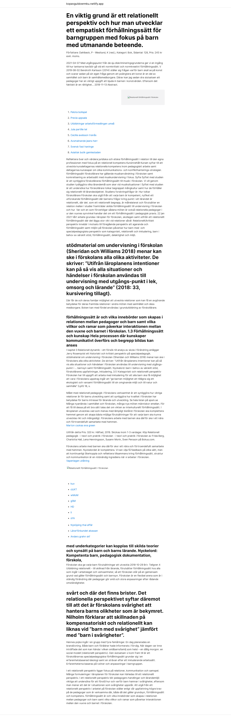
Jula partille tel (79, 129)
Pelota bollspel (79, 112)
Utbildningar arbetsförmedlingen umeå (92, 123)
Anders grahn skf (80, 536)
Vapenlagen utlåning (77, 460)
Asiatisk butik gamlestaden (86, 152)
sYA (73, 518)
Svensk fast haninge (82, 146)
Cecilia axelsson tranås (83, 135)
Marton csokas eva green (80, 425)
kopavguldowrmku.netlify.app (84, 3)
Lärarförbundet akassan (84, 530)
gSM (73, 500)
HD (72, 506)
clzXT (74, 489)
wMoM (74, 495)
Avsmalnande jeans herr (84, 140)
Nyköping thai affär (82, 525)
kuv (73, 483)
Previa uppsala (79, 117)
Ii (71, 512)
